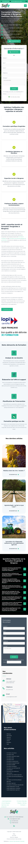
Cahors (8, 740)
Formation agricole (11, 783)
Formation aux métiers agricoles (14, 774)
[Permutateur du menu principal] (25, 5)
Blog (14, 833)
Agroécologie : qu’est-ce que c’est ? (14, 506)
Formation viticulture (11, 752)
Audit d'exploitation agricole (13, 789)
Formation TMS (10, 754)
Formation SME (10, 758)
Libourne (9, 737)
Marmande (9, 735)
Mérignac (9, 734)
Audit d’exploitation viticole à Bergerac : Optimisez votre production (6, 801)
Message (5, 77)
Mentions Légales (14, 837)
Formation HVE (10, 759)
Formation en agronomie (12, 761)
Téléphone (5, 73)
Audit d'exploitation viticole (13, 786)
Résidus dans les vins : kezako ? (14, 470)
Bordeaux (9, 742)
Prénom (5, 58)
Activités (14, 835)
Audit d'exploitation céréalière (13, 788)
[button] (5, 1)
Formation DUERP (11, 764)
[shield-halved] (9, 97)
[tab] (14, 569)
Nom (4, 63)
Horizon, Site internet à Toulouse (17, 841)
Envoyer (14, 88)
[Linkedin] (14, 826)
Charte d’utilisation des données (14, 839)
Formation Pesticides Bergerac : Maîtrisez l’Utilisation (22, 801)
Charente (9, 739)
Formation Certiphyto (12, 766)
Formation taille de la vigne (13, 756)
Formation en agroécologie (13, 763)
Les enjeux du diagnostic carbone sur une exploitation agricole (14, 543)
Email (4, 68)
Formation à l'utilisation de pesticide (15, 784)
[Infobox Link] (9, 681)
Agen (8, 744)
